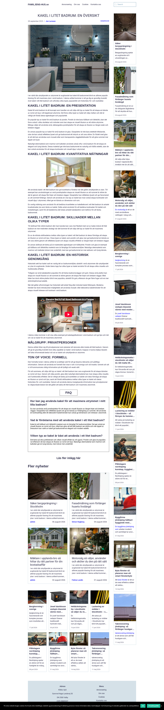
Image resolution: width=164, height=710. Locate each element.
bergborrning (120, 260)
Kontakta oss (96, 4)
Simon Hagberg (78, 522)
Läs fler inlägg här (69, 458)
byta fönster (122, 580)
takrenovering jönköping (124, 633)
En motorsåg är (121, 210)
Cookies (85, 4)
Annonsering (67, 4)
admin (32, 522)
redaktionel (104, 21)
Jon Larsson (51, 21)
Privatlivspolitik (154, 706)
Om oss (77, 4)
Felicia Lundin (77, 580)
